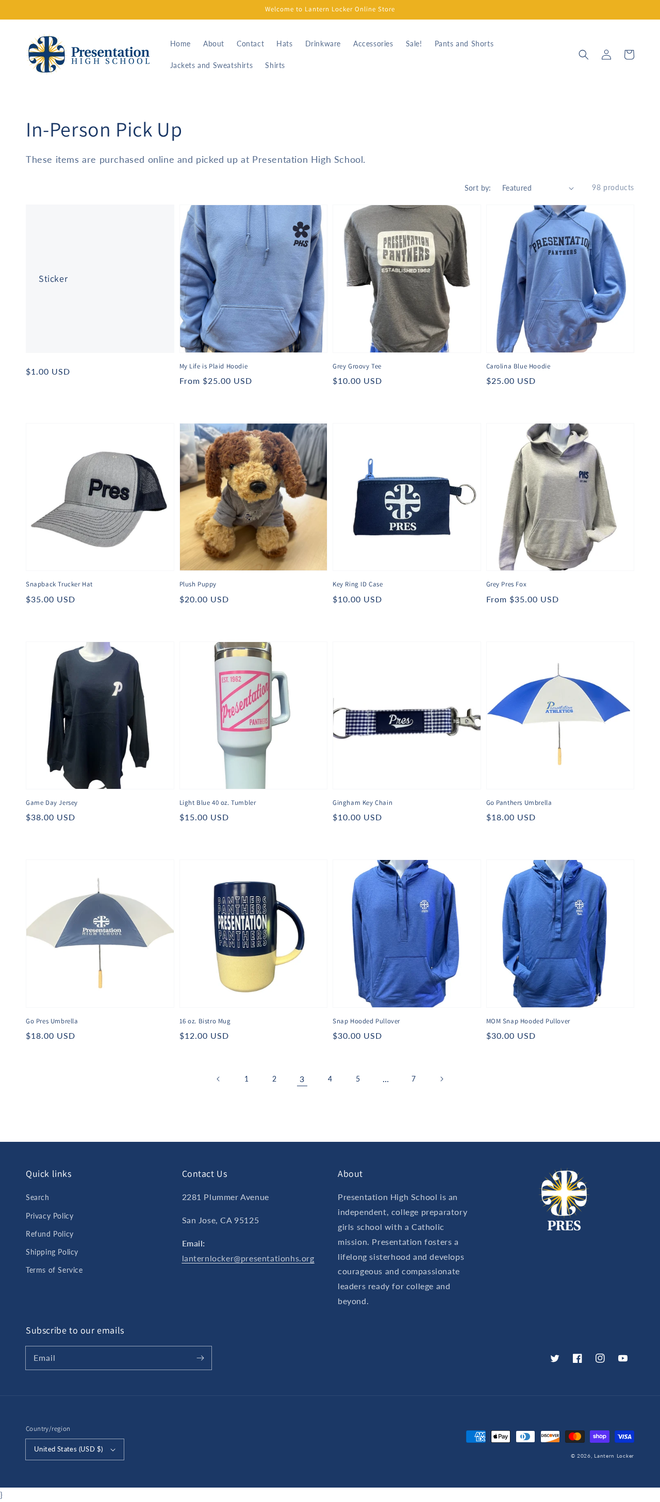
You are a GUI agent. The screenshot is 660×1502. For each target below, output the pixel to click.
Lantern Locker (614, 1456)
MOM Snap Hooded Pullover (528, 1021)
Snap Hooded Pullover (366, 1021)
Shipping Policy (52, 1251)
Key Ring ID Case (358, 584)
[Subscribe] (200, 1357)
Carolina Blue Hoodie (518, 366)
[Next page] (441, 1079)
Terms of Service (54, 1269)
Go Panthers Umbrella (519, 802)
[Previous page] (218, 1079)
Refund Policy (50, 1233)
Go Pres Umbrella (52, 1021)
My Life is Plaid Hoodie (213, 366)
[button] (583, 54)
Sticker (53, 278)
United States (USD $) (68, 1449)
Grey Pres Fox (506, 584)
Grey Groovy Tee (357, 366)
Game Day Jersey (52, 802)
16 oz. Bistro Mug (205, 1021)
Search (38, 1197)
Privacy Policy (49, 1215)
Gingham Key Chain (362, 802)
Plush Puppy (198, 584)
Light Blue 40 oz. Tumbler (217, 802)
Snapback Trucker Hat (59, 584)
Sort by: (478, 187)
